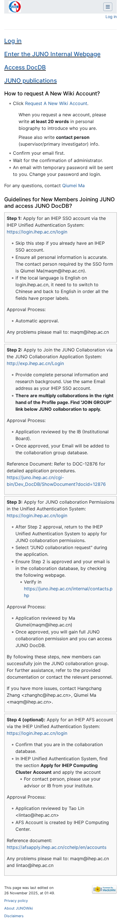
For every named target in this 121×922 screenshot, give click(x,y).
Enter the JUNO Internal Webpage (52, 54)
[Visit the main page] (15, 7)
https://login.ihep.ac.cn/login (37, 232)
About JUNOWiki (18, 908)
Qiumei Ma (73, 185)
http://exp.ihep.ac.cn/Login (35, 363)
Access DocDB (25, 67)
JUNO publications (30, 80)
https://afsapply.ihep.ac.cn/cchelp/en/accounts (56, 847)
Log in (111, 16)
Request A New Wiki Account (56, 103)
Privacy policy (16, 901)
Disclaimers (14, 916)
